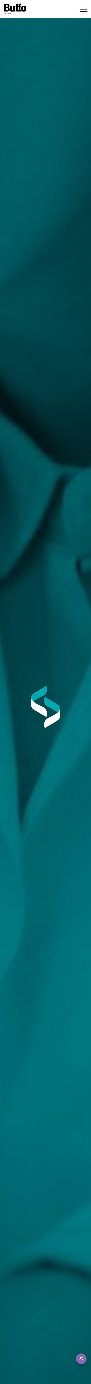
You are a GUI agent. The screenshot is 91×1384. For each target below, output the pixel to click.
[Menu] (81, 9)
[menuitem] (81, 9)
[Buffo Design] (37, 9)
